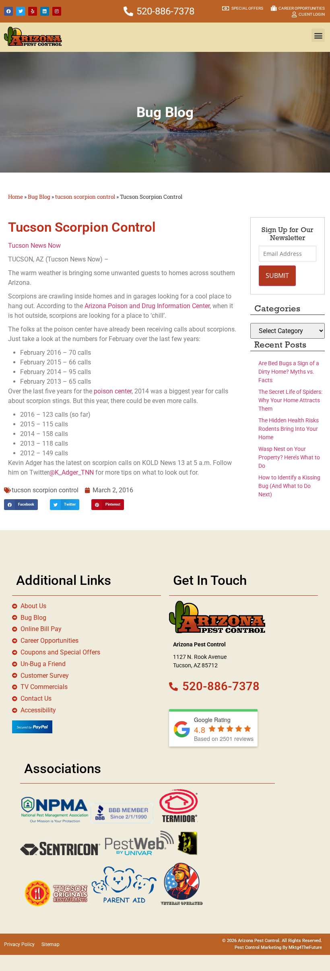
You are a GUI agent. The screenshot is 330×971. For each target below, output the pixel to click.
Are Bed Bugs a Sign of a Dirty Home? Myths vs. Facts (288, 371)
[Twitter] (20, 11)
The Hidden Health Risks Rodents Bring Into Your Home (288, 428)
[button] (318, 35)
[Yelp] (32, 11)
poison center (113, 391)
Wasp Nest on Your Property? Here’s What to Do (289, 457)
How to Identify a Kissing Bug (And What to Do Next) (289, 486)
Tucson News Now (34, 245)
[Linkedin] (44, 11)
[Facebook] (8, 11)
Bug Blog (39, 196)
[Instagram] (56, 11)
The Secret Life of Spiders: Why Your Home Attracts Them (290, 400)
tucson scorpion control (85, 196)
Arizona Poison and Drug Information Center (147, 306)
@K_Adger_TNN (71, 472)
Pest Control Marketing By (262, 947)
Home (15, 196)
